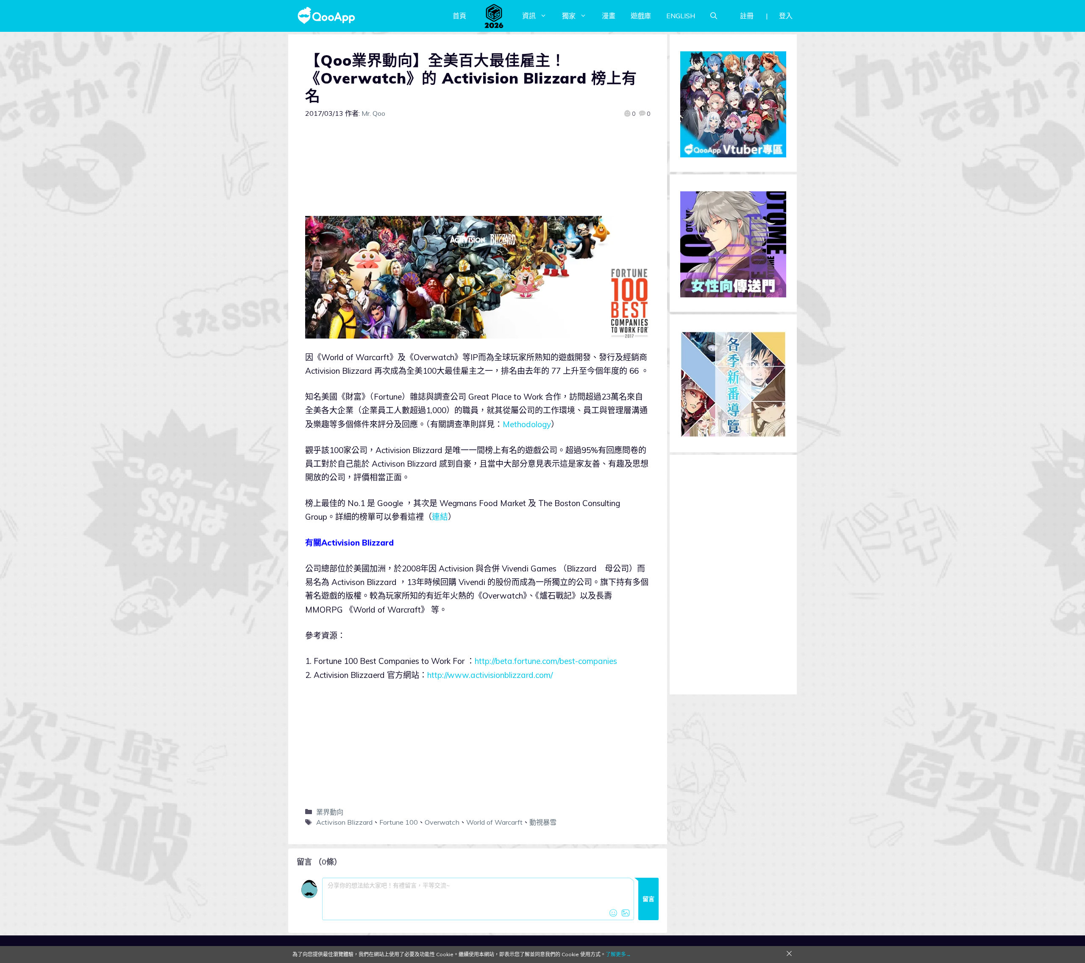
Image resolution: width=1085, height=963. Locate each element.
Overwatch (442, 822)
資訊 (529, 15)
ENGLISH (680, 15)
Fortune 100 (398, 822)
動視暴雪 (542, 822)
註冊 (747, 15)
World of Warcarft (494, 822)
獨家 (569, 15)
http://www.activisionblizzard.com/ (490, 675)
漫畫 (608, 15)
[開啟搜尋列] (714, 15)
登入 (786, 15)
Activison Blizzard (344, 822)
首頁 (459, 15)
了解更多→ (618, 954)
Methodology (527, 424)
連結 (440, 517)
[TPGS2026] (494, 15)
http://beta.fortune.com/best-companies (546, 661)
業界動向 (329, 812)
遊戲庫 (641, 15)
